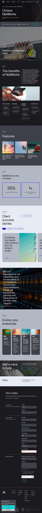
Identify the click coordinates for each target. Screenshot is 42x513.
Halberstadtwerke (9, 228)
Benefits (7, 24)
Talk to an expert (35, 24)
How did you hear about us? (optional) (28, 456)
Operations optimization (12, 6)
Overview (3, 24)
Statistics (14, 24)
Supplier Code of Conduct (23, 509)
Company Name (24, 438)
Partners (26, 496)
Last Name (23, 422)
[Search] (29, 2)
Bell (14, 228)
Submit (24, 480)
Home (3, 6)
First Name (23, 417)
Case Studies (19, 24)
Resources (23, 24)
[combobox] (29, 446)
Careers (26, 498)
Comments (24, 465)
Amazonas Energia (20, 228)
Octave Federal (27, 500)
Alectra (4, 228)
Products (6, 6)
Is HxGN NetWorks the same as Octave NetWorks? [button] (28, 381)
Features (11, 24)
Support (27, 24)
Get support (29, 368)
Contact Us (37, 2)
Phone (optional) (24, 433)
